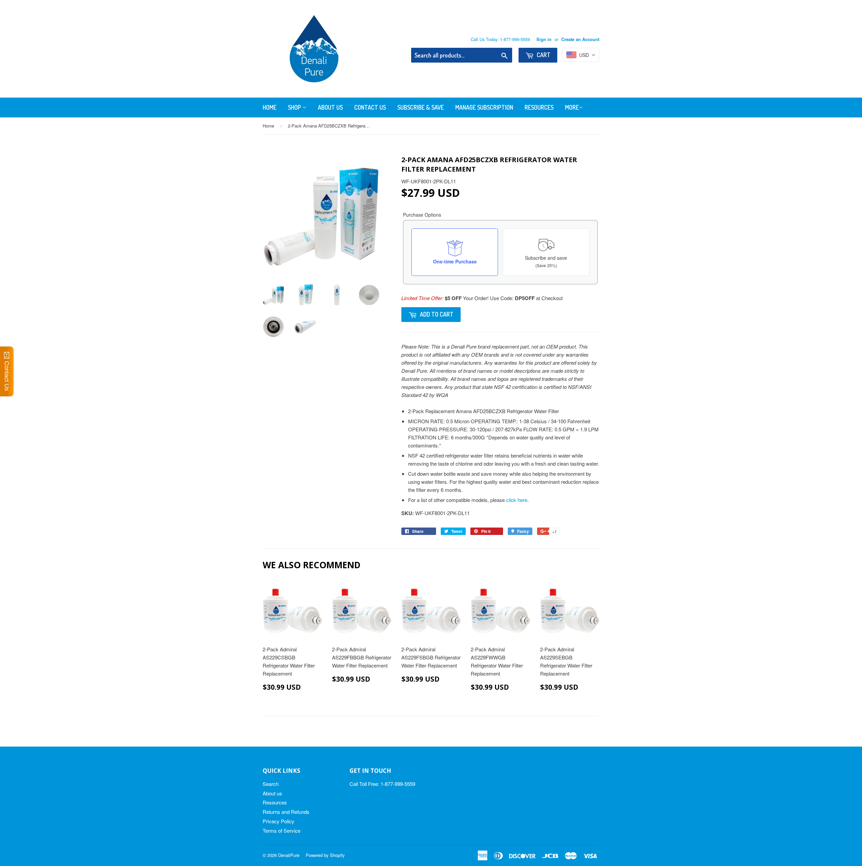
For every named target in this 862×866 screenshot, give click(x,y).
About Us (330, 107)
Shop (295, 107)
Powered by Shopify (325, 855)
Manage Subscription (484, 107)
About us (272, 793)
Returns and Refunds (286, 811)
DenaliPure (288, 855)
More (572, 107)
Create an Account (580, 39)
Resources (539, 107)
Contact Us (370, 107)
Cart (543, 55)
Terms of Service (281, 830)
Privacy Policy (278, 821)
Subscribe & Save (420, 107)
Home (269, 107)
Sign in (544, 39)
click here (516, 499)
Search (270, 783)
